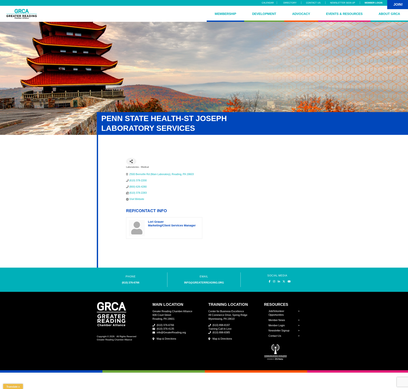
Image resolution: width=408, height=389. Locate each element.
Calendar (268, 2)
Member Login (373, 2)
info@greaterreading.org (204, 282)
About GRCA (389, 14)
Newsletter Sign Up (342, 2)
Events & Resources (344, 14)
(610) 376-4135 (165, 328)
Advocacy (301, 14)
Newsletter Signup (278, 330)
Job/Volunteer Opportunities (276, 313)
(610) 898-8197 (221, 325)
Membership (225, 14)
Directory (289, 2)
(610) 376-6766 (130, 282)
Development (264, 14)
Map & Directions (166, 338)
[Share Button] (131, 161)
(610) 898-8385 (221, 332)
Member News (276, 320)
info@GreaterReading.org (171, 332)
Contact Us (313, 2)
